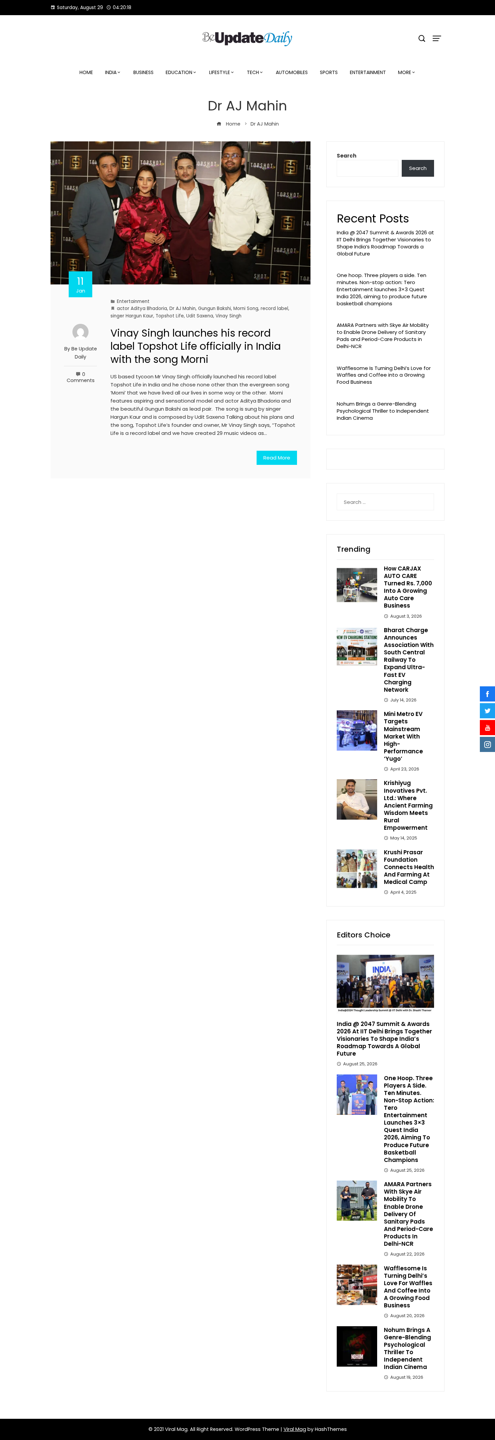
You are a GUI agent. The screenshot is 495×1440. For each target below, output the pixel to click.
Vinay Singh (228, 316)
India (111, 72)
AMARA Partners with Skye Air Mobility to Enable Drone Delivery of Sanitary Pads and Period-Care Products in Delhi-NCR (383, 335)
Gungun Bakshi (214, 308)
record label (274, 308)
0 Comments (81, 377)
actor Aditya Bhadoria (142, 308)
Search (346, 155)
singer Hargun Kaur (131, 316)
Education (179, 72)
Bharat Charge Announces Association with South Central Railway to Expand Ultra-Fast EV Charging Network (409, 660)
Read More (276, 457)
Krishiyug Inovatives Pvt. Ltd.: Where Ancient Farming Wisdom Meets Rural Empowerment (408, 805)
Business (143, 72)
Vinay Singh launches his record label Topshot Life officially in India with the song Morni (195, 346)
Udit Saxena (199, 316)
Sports (329, 72)
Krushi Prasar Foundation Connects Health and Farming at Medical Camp (409, 867)
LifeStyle (219, 72)
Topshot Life (170, 316)
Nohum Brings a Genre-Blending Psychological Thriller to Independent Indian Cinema (383, 410)
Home (86, 72)
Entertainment (368, 72)
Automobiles (292, 72)
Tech (253, 72)
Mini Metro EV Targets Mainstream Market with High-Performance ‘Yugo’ (403, 736)
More (404, 72)
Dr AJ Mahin (182, 308)
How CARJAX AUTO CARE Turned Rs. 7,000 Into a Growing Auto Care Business (408, 587)
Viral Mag (295, 1429)
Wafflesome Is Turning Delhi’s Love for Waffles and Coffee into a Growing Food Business (384, 375)
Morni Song (245, 308)
